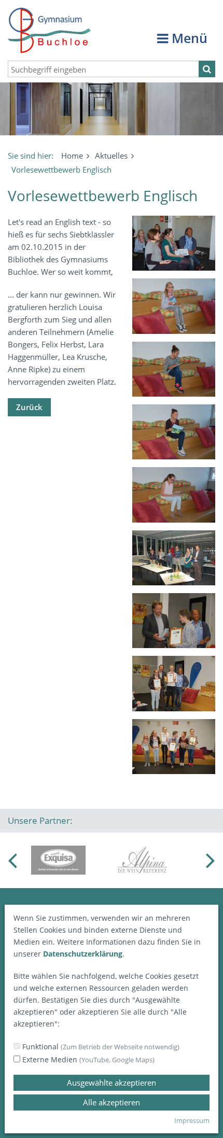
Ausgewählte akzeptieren (111, 1082)
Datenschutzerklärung (82, 954)
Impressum (192, 1120)
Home (72, 155)
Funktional (99, 1046)
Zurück (29, 407)
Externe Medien (87, 1059)
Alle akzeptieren (111, 1102)
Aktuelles (111, 155)
